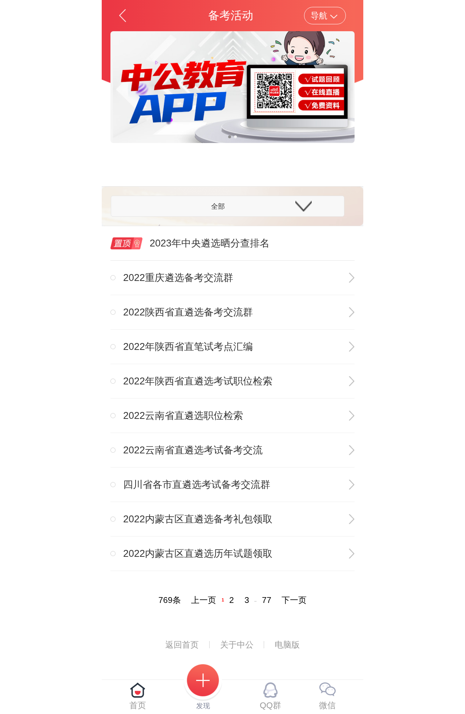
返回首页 (182, 644)
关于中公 (237, 644)
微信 (327, 705)
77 (266, 600)
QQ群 (270, 705)
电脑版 (287, 644)
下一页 (294, 600)
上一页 (203, 600)
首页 (137, 705)
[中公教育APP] (232, 86)
